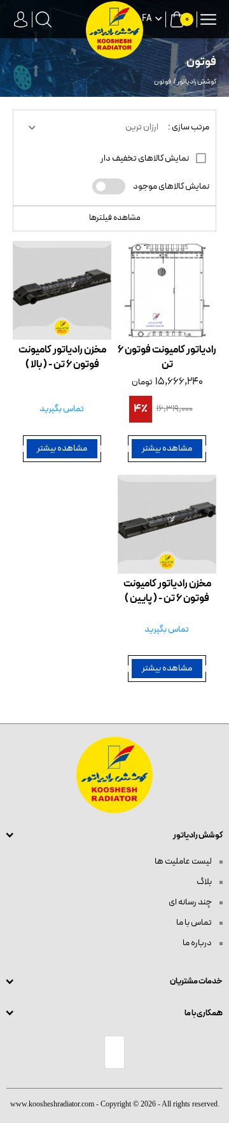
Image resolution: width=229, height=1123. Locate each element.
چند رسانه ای (191, 902)
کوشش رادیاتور (196, 81)
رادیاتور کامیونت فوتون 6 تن (167, 357)
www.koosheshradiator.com (52, 1103)
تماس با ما (194, 922)
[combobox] (92, 127)
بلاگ (205, 881)
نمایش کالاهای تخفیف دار (145, 158)
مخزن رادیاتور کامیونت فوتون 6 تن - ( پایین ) (167, 591)
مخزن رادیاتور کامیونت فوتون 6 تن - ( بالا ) (62, 357)
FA (147, 19)
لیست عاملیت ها (184, 861)
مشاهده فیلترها (115, 218)
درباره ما (198, 943)
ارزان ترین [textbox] (141, 127)
